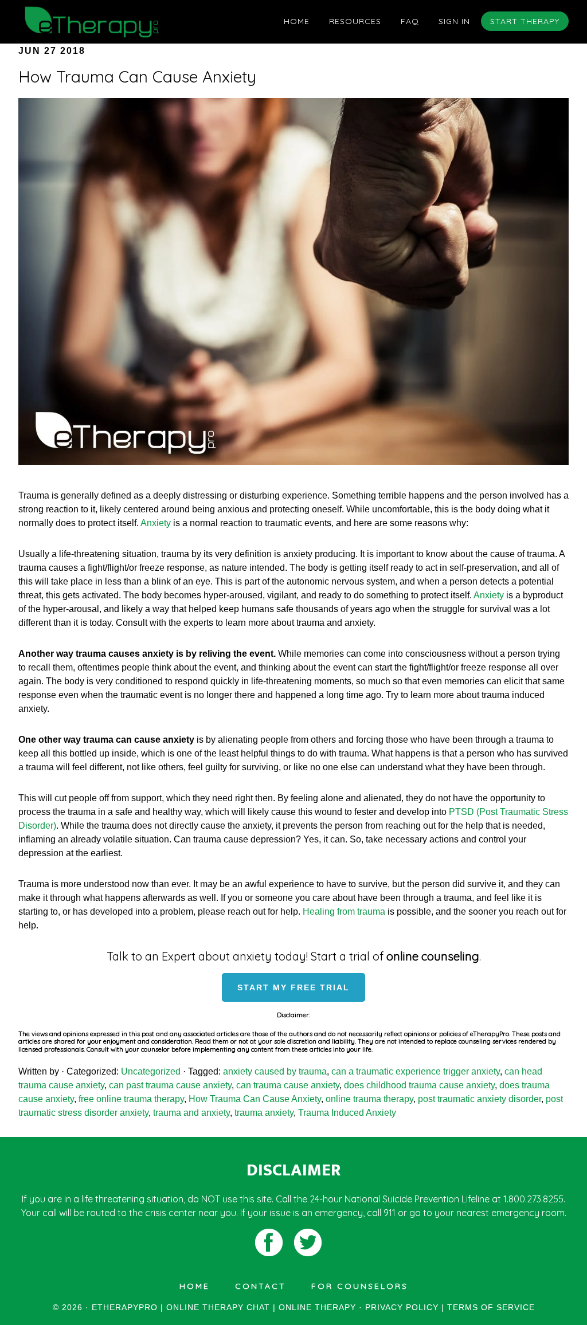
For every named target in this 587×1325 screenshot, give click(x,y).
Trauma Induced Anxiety (347, 1113)
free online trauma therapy (131, 1099)
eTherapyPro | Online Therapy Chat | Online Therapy (121, 22)
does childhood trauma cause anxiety (419, 1085)
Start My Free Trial (293, 987)
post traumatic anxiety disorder (479, 1099)
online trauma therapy (369, 1099)
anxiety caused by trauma (275, 1071)
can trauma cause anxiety (287, 1085)
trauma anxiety (264, 1113)
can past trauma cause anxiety (170, 1085)
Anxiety (155, 523)
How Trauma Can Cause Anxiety (137, 76)
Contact (260, 1286)
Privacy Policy (402, 1307)
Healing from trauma (344, 911)
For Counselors (359, 1286)
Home (194, 1286)
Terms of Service (491, 1307)
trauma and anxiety (191, 1113)
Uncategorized (151, 1071)
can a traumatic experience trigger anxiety (415, 1071)
